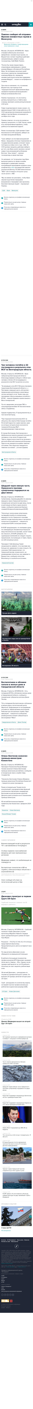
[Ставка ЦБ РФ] (16, 1225)
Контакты (3, 1240)
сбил (12, 167)
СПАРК (2, 1275)
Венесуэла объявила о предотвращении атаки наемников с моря (16, 45)
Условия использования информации (10, 1304)
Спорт (3, 892)
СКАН (2, 1288)
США (3, 190)
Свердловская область (9, 722)
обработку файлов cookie (6, 1263)
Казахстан (5, 810)
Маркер (3, 1280)
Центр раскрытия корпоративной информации (11, 1291)
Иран (8, 190)
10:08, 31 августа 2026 (7, 679)
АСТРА (2, 1282)
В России (4, 219)
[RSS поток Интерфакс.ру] (10, 1295)
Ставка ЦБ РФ (6, 1228)
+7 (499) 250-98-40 (10, 1267)
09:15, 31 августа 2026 (7, 893)
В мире (3, 30)
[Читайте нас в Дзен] (2, 1295)
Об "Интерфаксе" (11, 1240)
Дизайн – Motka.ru (5, 1307)
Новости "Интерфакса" (6, 1286)
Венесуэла (15, 190)
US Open (4, 991)
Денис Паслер (16, 282)
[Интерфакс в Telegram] (5, 1295)
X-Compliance (4, 1277)
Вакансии (26, 1240)
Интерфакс (16, 24)
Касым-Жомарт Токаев (9, 814)
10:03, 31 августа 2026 (7, 362)
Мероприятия (14, 1241)
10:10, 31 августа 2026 (6, 221)
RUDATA (3, 1289)
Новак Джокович (14, 991)
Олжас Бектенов (15, 810)
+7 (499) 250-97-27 (22, 1267)
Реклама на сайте (5, 1241)
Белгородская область (9, 452)
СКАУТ (2, 1279)
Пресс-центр (20, 1240)
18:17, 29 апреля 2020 (6, 31)
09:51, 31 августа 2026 (7, 482)
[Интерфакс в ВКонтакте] (8, 1295)
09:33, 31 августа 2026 (7, 753)
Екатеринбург (6, 282)
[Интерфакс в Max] (13, 1295)
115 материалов (6, 1230)
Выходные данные (6, 1306)
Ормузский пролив (7, 563)
